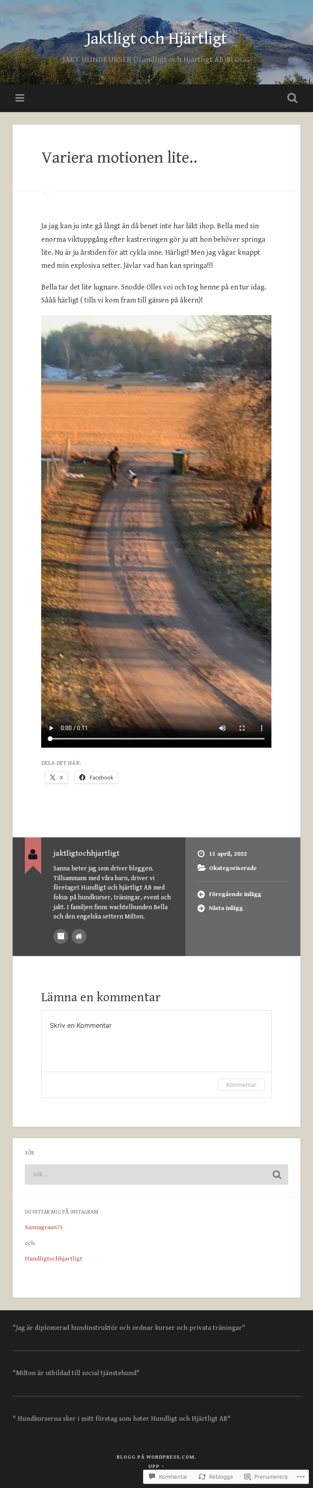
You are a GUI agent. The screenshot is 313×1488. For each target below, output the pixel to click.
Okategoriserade (233, 868)
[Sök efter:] (157, 1174)
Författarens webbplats (79, 936)
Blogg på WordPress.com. (156, 1457)
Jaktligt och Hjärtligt (156, 38)
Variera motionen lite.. (119, 157)
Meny (20, 98)
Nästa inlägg (226, 908)
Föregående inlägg (235, 894)
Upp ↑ (156, 1467)
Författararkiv (60, 936)
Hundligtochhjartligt (53, 1258)
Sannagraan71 (43, 1227)
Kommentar (241, 1084)
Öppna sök (291, 98)
